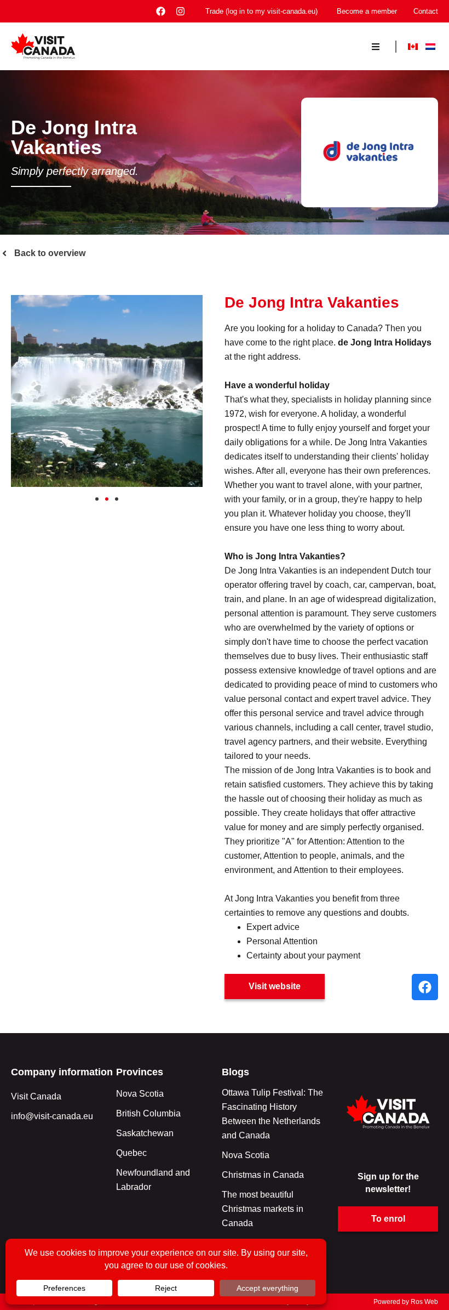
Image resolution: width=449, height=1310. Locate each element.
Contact (425, 11)
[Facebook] (160, 11)
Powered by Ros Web (405, 1302)
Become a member (367, 11)
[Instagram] (180, 11)
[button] (23, 393)
